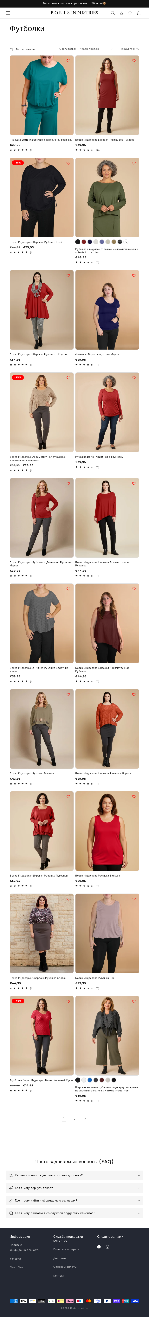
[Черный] (77, 1080)
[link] (64, 1118)
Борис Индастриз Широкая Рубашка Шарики (103, 773)
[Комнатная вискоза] (107, 241)
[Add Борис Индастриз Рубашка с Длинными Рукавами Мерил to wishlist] (68, 483)
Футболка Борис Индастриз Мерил (97, 354)
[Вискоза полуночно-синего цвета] (89, 241)
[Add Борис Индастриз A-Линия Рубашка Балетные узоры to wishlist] (68, 588)
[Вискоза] (95, 241)
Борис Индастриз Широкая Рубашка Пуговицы (39, 875)
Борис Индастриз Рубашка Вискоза (97, 875)
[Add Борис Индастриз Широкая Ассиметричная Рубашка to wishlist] (133, 483)
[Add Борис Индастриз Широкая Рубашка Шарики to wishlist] (133, 694)
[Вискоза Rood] (83, 241)
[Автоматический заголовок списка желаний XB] (130, 13)
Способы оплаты (64, 1266)
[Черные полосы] (113, 1080)
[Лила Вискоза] (101, 241)
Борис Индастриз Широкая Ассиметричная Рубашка (102, 564)
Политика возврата (66, 1249)
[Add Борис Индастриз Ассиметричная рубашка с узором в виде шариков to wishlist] (68, 377)
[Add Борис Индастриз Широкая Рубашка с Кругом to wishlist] (68, 275)
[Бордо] (101, 1080)
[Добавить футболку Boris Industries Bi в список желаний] (133, 898)
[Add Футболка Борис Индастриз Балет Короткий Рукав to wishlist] (68, 1001)
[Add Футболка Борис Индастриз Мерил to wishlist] (133, 275)
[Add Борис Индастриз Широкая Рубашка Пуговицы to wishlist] (68, 796)
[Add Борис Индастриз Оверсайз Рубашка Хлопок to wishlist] (68, 898)
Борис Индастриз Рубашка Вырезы (32, 773)
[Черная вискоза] (77, 241)
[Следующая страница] (85, 1118)
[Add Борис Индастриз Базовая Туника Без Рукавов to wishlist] (133, 60)
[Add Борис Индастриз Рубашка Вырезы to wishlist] (68, 694)
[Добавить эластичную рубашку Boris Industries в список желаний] (68, 60)
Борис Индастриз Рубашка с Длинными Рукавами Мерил (41, 564)
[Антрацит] (95, 1080)
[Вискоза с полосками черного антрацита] (119, 241)
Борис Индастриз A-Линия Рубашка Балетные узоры (39, 669)
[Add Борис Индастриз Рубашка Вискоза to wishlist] (133, 796)
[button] (8, 13)
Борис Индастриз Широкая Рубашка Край (36, 242)
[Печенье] (107, 1080)
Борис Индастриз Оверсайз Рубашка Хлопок (38, 978)
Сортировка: (67, 48)
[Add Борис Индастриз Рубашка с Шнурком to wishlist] (133, 377)
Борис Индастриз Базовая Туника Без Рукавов (104, 140)
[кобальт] (89, 1080)
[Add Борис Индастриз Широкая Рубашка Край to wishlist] (68, 163)
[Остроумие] (83, 1080)
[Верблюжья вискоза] (113, 241)
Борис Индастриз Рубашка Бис (94, 978)
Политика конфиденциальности (24, 1247)
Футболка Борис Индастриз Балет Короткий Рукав (42, 1080)
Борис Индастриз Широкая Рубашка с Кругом (38, 354)
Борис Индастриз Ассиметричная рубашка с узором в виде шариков (38, 458)
